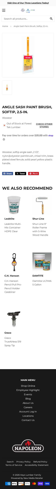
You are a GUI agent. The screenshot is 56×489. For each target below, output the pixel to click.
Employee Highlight (28, 390)
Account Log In (28, 411)
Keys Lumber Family (30, 475)
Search (10, 462)
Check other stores (44, 125)
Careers (28, 407)
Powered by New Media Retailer (27, 478)
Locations (28, 416)
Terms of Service (13, 465)
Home (5, 26)
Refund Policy (40, 462)
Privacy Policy (23, 462)
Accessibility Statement (37, 465)
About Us (28, 403)
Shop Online (28, 386)
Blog (28, 398)
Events (28, 394)
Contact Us (28, 420)
